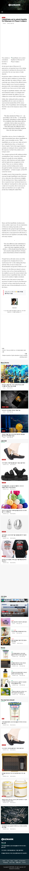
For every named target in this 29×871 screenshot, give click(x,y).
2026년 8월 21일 (12, 489)
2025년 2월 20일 (19, 633)
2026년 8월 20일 (12, 513)
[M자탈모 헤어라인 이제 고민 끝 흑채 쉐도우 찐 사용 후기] (5, 663)
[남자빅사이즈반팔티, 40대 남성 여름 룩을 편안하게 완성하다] (14, 549)
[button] (2, 11)
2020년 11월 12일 (10, 23)
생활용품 (3, 796)
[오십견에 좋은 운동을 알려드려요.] (5, 631)
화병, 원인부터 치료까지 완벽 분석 (19, 622)
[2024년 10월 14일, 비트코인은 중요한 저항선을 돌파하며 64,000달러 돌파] (14, 424)
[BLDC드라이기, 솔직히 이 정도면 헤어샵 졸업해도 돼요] (5, 683)
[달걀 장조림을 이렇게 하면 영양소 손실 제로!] (5, 641)
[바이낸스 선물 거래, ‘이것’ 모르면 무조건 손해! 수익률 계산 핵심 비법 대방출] (14, 374)
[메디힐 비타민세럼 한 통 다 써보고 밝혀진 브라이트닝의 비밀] (5, 673)
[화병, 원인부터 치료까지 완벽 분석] (5, 622)
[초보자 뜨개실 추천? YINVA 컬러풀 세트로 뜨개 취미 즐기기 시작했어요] (14, 500)
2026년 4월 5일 (9, 615)
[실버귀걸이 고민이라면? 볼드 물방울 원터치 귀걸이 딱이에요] (14, 524)
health (3, 611)
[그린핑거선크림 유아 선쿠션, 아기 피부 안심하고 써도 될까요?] (5, 692)
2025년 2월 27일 (9, 387)
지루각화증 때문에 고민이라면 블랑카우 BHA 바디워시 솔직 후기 (13, 846)
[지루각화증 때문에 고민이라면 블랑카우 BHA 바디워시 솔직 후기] (5, 654)
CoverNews (17, 868)
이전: (14, 350)
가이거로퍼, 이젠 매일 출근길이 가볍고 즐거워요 (13, 463)
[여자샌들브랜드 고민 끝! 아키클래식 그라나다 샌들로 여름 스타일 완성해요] (14, 475)
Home (4, 860)
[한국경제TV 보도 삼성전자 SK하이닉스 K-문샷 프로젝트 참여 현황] (14, 815)
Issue (7, 611)
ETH (19, 103)
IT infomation (22, 860)
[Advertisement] (14, 40)
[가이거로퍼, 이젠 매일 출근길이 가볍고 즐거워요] (14, 452)
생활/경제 (18, 862)
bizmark (4, 23)
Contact (24, 862)
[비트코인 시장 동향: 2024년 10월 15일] (14, 400)
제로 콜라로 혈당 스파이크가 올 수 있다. (12, 613)
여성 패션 (3, 459)
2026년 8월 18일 (12, 562)
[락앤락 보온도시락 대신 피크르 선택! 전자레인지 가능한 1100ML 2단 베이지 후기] (14, 789)
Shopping (5, 862)
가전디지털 (11, 862)
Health (16, 860)
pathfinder (14, 643)
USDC (20, 96)
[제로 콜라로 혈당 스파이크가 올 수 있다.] (14, 608)
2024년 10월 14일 (10, 437)
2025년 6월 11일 (19, 623)
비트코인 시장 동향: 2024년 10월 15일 (11, 410)
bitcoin (3, 17)
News (11, 860)
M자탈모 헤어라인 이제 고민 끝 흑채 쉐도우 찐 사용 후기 (14, 853)
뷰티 (12, 661)
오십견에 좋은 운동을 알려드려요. (19, 631)
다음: (14, 355)
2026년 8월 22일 (12, 464)
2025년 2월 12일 (20, 643)
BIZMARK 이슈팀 (5, 464)
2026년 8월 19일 (22, 694)
